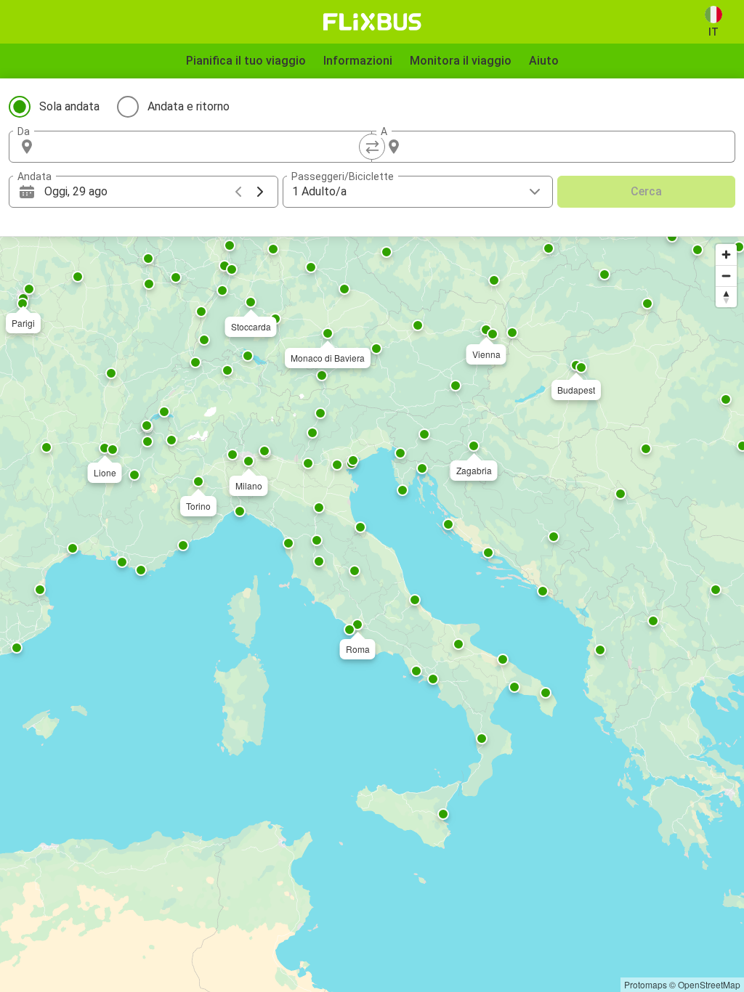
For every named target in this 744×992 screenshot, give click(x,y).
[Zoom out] (726, 275)
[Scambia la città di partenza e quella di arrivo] (372, 147)
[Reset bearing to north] (726, 296)
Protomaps (645, 984)
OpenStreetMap (709, 984)
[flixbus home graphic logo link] (372, 22)
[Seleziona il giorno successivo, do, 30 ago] (260, 191)
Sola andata (69, 106)
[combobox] (203, 146)
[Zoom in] (726, 254)
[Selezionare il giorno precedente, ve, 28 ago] (238, 191)
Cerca (646, 191)
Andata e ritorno (188, 106)
